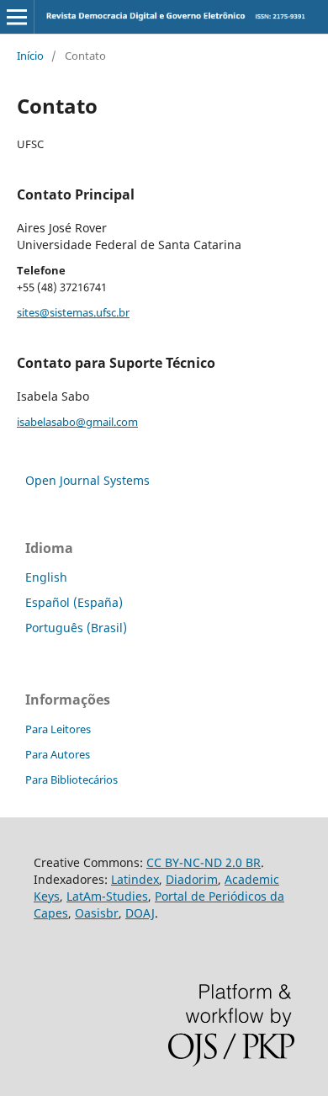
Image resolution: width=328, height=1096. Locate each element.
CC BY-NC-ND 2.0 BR (203, 862)
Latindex (135, 879)
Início (30, 55)
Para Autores (57, 754)
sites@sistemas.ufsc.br (73, 312)
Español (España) (74, 602)
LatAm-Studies (107, 896)
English (46, 577)
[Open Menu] (17, 17)
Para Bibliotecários (71, 779)
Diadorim (192, 879)
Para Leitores (58, 729)
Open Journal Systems (87, 480)
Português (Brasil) (76, 628)
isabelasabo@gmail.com (77, 421)
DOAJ (140, 913)
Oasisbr (97, 913)
